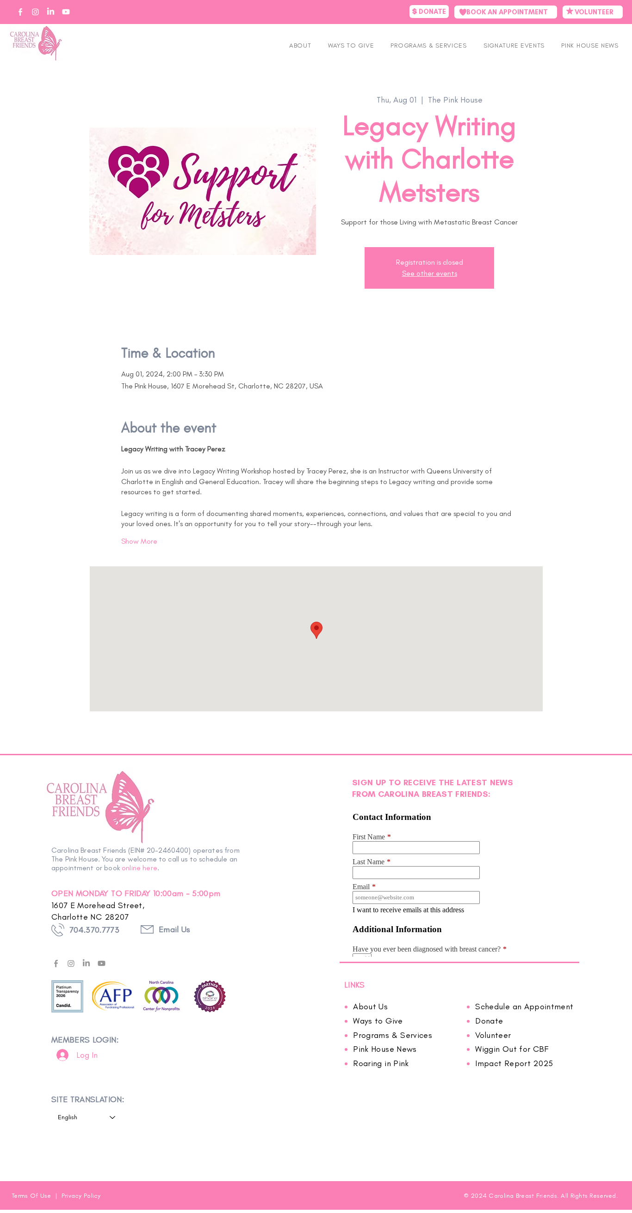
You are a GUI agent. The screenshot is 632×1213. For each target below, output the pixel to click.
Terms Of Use (32, 1196)
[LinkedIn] (86, 963)
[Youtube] (101, 963)
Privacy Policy (81, 1196)
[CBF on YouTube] (66, 11)
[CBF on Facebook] (20, 11)
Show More (139, 541)
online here (139, 867)
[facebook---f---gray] (55, 963)
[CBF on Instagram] (35, 11)
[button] (514, 45)
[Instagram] (71, 963)
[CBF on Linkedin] (50, 11)
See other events (429, 273)
